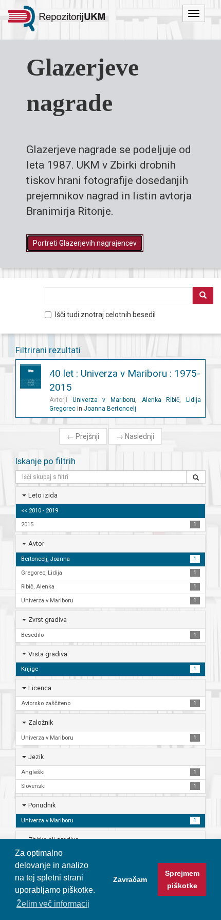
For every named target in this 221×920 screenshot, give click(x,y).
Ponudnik (42, 805)
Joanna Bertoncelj (110, 408)
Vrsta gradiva (47, 654)
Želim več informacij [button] (52, 903)
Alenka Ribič (161, 399)
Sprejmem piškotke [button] (182, 879)
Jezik (36, 757)
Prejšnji (83, 436)
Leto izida (43, 495)
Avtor (36, 543)
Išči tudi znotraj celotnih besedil (105, 314)
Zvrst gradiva (47, 619)
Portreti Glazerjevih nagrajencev (85, 243)
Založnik (40, 722)
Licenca (39, 688)
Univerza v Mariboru (103, 399)
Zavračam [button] (130, 879)
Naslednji (135, 436)
